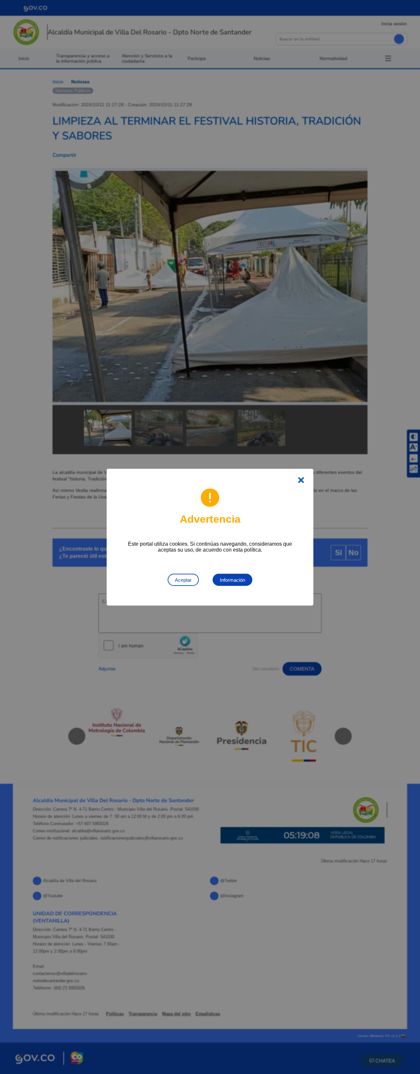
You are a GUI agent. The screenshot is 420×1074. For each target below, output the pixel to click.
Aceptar (183, 579)
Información (232, 579)
